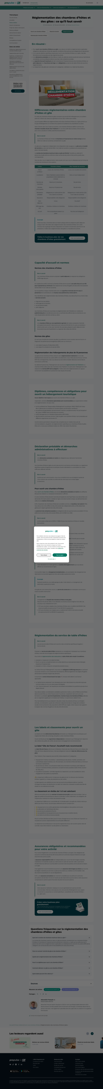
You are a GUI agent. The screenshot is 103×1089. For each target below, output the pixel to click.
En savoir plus (51, 559)
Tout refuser (44, 555)
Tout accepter (60, 555)
